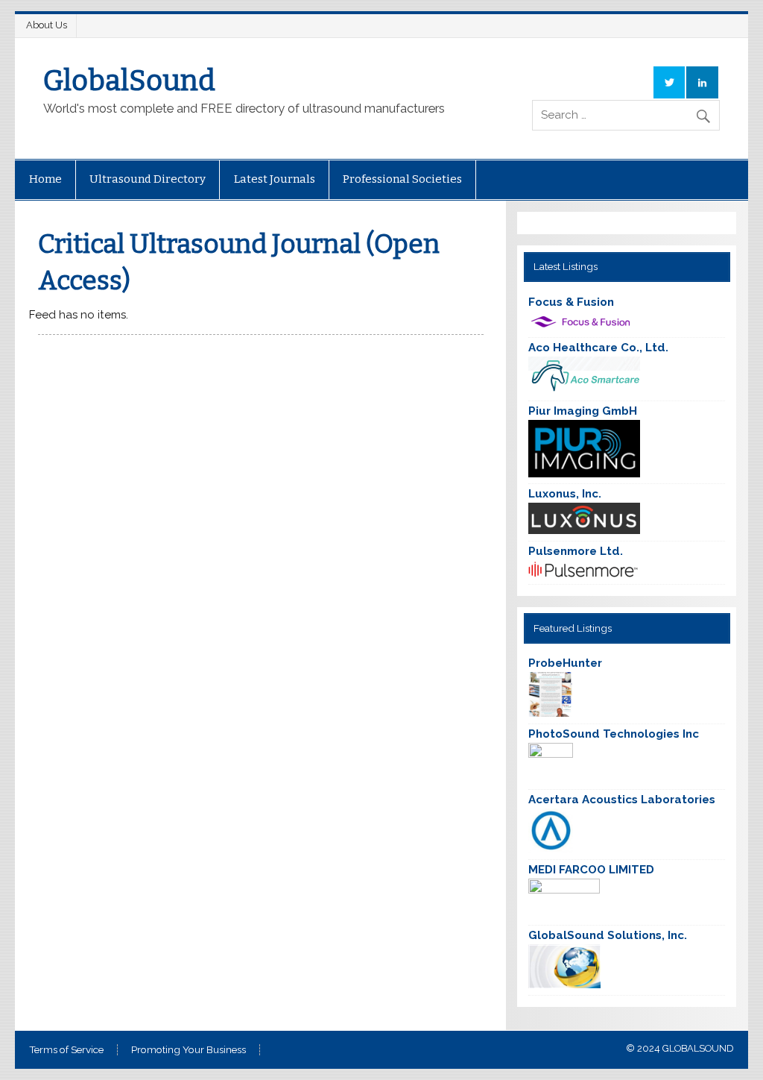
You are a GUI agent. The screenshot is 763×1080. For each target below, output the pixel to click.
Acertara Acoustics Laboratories (621, 799)
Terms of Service (66, 1050)
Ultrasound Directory (147, 179)
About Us (46, 25)
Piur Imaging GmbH (582, 411)
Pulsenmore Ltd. (575, 551)
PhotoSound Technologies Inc (613, 734)
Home (45, 179)
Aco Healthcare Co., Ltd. (598, 347)
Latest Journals (274, 179)
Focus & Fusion (571, 302)
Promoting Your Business (188, 1050)
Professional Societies (402, 179)
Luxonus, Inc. (564, 493)
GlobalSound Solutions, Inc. (607, 935)
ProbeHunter (565, 663)
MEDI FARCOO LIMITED (591, 869)
